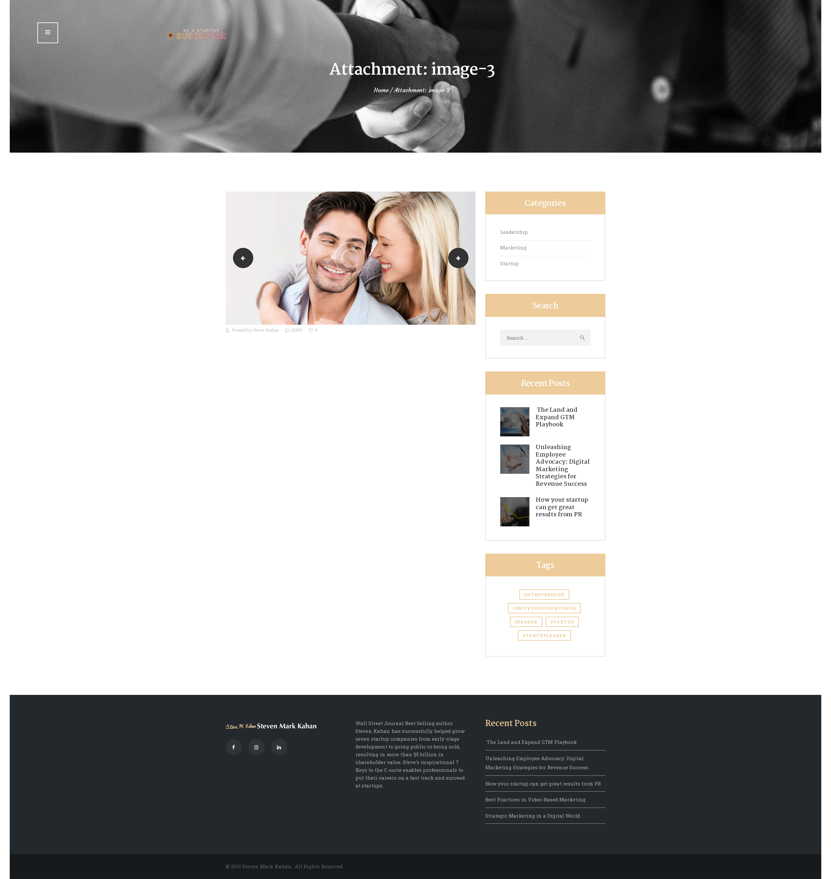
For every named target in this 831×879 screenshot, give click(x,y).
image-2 (240, 258)
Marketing (513, 247)
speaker (526, 622)
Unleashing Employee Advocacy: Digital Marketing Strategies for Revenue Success (562, 466)
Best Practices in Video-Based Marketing (535, 799)
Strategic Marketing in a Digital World (532, 815)
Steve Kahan (266, 330)
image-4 (465, 258)
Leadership (514, 232)
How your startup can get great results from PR (562, 507)
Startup (509, 263)
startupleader (544, 635)
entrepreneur (544, 594)
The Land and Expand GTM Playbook (556, 418)
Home (381, 90)
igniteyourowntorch (544, 608)
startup (562, 622)
